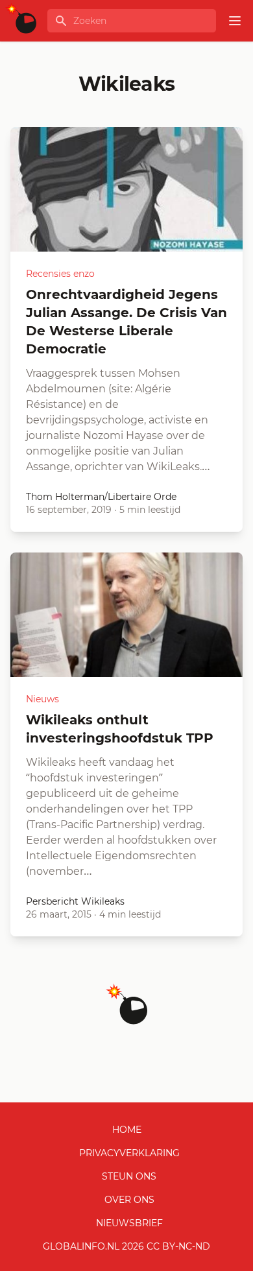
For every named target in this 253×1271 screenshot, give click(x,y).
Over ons (129, 1200)
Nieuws (42, 699)
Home (126, 1129)
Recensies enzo (60, 273)
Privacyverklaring (129, 1153)
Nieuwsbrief (129, 1223)
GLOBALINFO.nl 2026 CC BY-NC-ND (126, 1246)
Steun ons (129, 1176)
